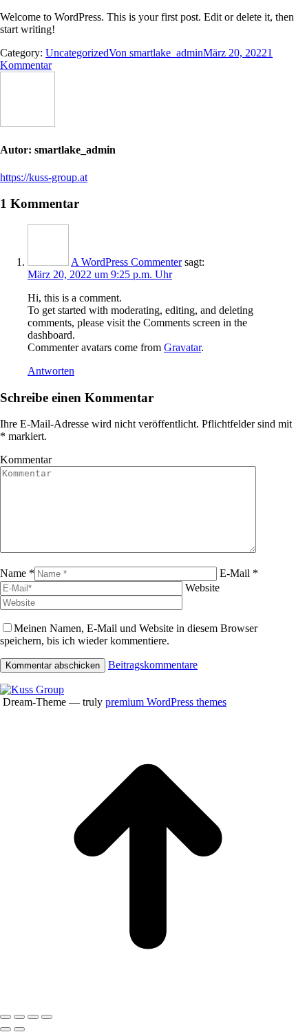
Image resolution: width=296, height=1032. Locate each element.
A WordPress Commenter (126, 262)
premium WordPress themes (165, 702)
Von (156, 53)
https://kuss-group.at (43, 177)
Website (202, 587)
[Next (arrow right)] (19, 1029)
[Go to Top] (148, 1001)
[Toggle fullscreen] (33, 1017)
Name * (17, 573)
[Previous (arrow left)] (5, 1029)
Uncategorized (77, 53)
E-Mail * (239, 573)
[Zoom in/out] (46, 1017)
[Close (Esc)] (5, 1017)
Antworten (51, 371)
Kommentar (26, 459)
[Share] (19, 1017)
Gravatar (182, 347)
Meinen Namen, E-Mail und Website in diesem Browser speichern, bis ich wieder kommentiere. (128, 634)
